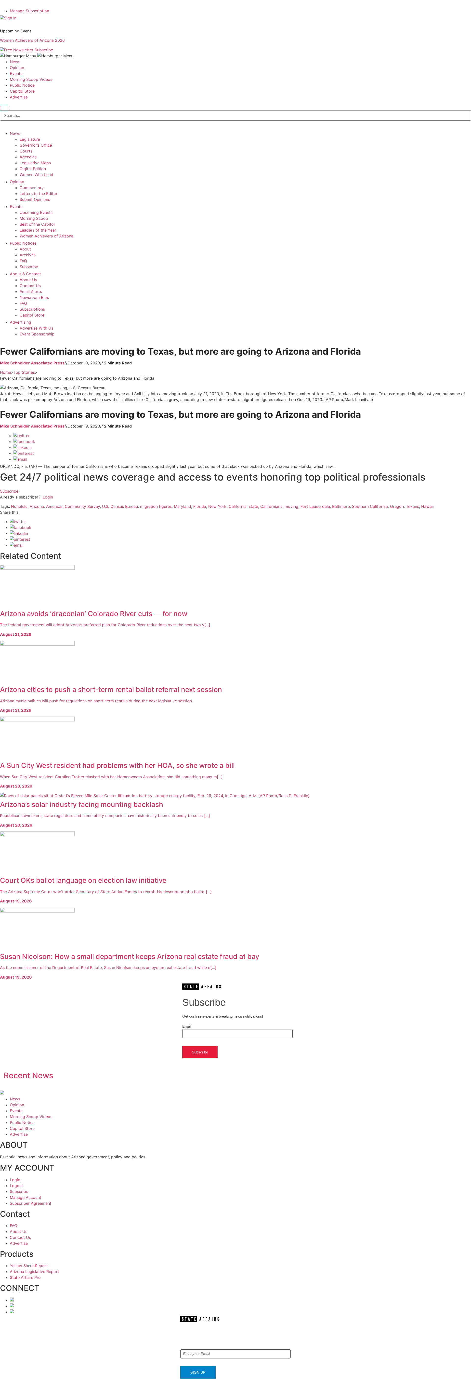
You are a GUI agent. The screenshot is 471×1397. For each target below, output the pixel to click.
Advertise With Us (36, 328)
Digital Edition (33, 168)
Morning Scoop (34, 218)
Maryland (182, 506)
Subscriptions (32, 309)
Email (186, 1026)
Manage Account (25, 1197)
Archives (28, 254)
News (15, 61)
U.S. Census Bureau (120, 506)
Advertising (20, 322)
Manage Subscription (29, 10)
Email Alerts (31, 291)
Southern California (370, 506)
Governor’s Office (36, 145)
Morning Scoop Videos (31, 79)
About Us (28, 279)
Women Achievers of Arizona (46, 236)
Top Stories (24, 372)
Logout (16, 1185)
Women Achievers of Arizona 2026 (32, 40)
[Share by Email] (20, 459)
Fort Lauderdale (315, 506)
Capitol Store (22, 91)
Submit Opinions (35, 199)
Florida (199, 506)
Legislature (30, 139)
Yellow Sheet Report (29, 1265)
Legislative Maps (35, 162)
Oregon (397, 506)
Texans (412, 506)
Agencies (28, 156)
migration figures (156, 506)
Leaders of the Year (38, 230)
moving (291, 506)
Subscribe (44, 49)
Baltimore (341, 506)
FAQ (23, 260)
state (253, 506)
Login (48, 497)
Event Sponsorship (37, 334)
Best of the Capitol (37, 224)
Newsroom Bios (34, 297)
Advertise (19, 97)
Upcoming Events (36, 212)
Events (16, 73)
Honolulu (19, 506)
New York (217, 506)
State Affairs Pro (25, 1277)
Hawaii (427, 506)
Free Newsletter (18, 49)
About (25, 249)
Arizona (37, 506)
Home (5, 372)
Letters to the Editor (38, 193)
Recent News (28, 1075)
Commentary (32, 187)
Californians (271, 506)
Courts (26, 151)
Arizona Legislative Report (34, 1271)
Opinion (17, 67)
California (238, 506)
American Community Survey (73, 506)
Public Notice (22, 85)
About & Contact (25, 273)
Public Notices (23, 243)
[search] (4, 108)
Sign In (10, 17)
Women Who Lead (36, 174)
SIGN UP (198, 1372)
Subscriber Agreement (30, 1203)
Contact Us (30, 285)
